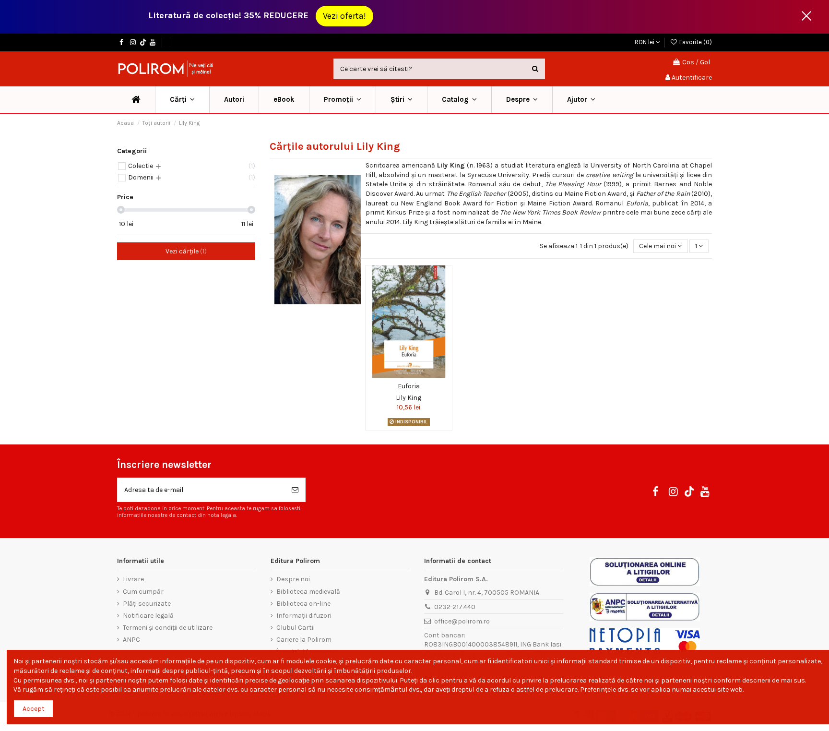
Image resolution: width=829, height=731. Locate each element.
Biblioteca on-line (303, 603)
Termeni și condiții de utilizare (168, 627)
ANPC (131, 639)
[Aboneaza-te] (295, 490)
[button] (342, 99)
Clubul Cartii (295, 627)
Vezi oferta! (344, 16)
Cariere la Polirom (304, 639)
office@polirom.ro (462, 621)
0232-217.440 (454, 607)
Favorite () (695, 42)
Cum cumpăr (143, 591)
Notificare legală (148, 615)
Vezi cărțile (185, 251)
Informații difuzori (304, 615)
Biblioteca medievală (308, 591)
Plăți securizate (147, 603)
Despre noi (293, 579)
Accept (34, 709)
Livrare (133, 579)
